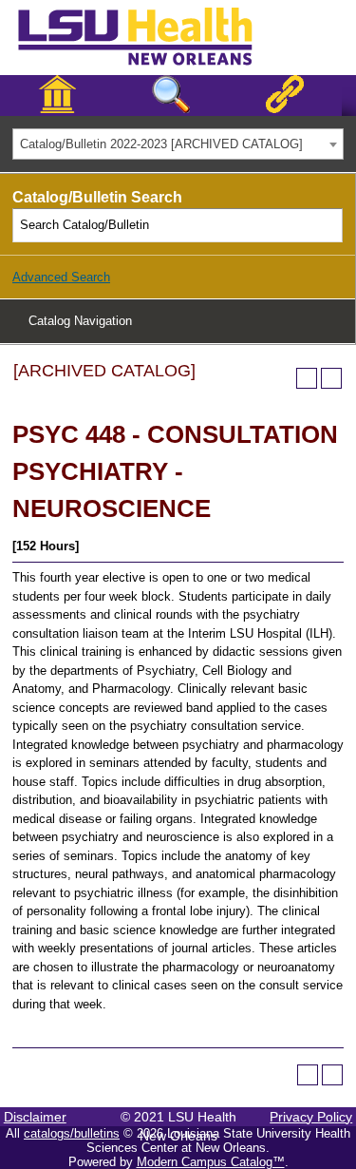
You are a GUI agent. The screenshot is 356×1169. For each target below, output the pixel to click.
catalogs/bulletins (72, 1133)
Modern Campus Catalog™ (211, 1162)
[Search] (326, 225)
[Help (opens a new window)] (331, 378)
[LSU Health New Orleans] (150, 66)
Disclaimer (35, 1116)
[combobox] (178, 144)
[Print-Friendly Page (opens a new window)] (306, 378)
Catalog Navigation (80, 321)
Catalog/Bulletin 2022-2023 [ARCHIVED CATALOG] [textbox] (161, 144)
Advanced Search (61, 277)
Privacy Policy (311, 1116)
